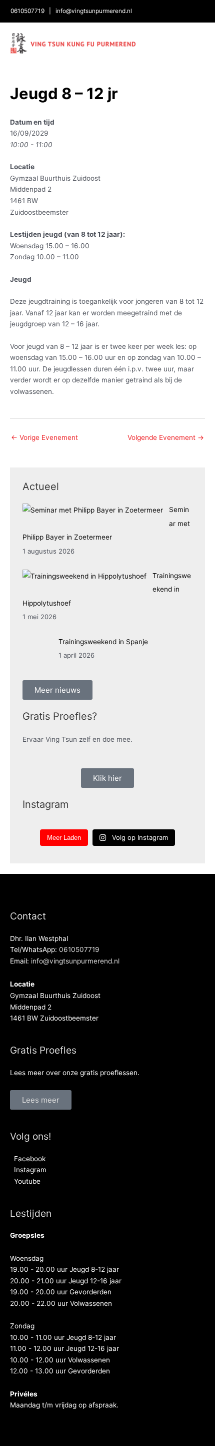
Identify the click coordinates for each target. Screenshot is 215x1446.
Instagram (28, 1170)
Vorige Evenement (44, 437)
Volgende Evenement (166, 437)
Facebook (28, 1159)
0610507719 (27, 11)
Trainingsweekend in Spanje (103, 642)
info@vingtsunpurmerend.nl (94, 11)
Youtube (25, 1181)
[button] (41, 1100)
